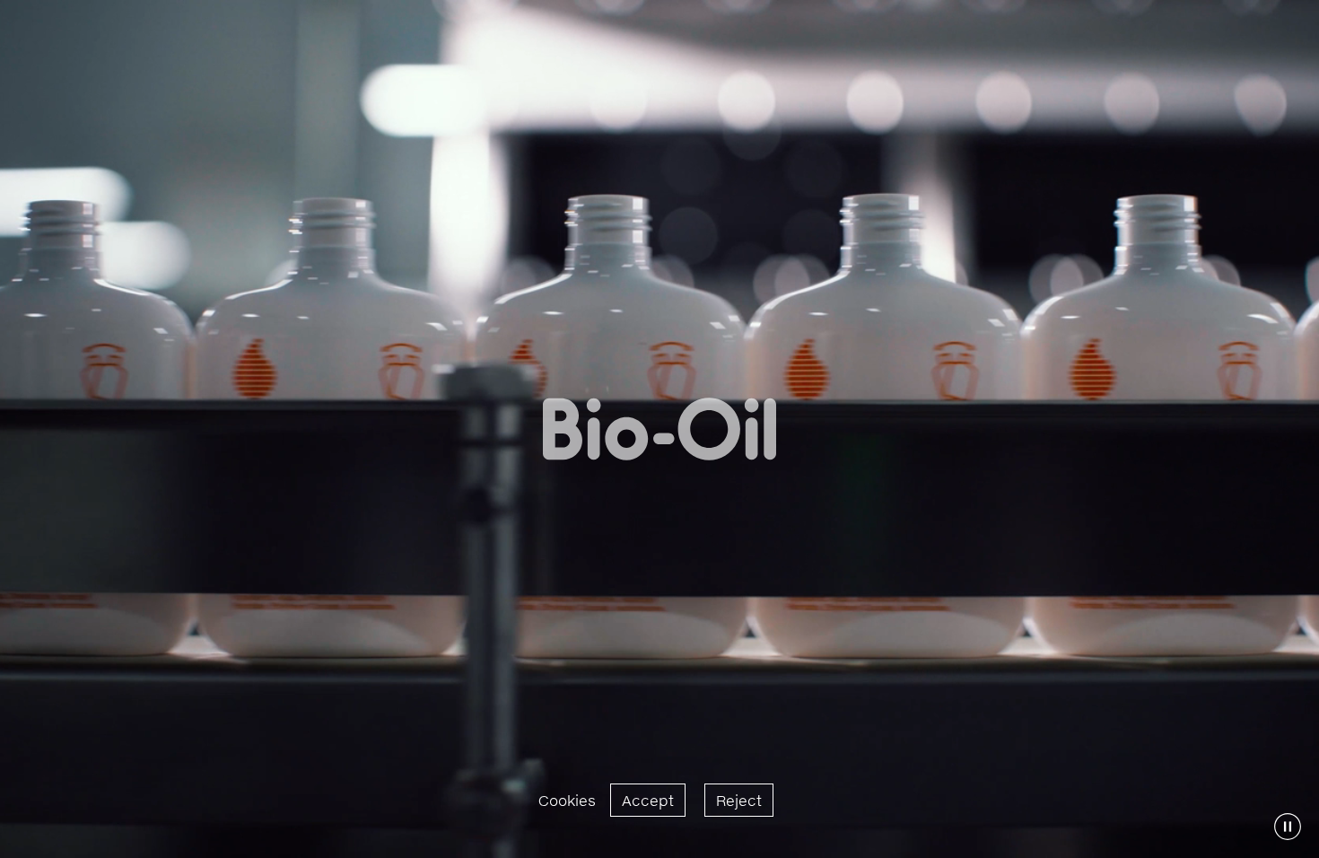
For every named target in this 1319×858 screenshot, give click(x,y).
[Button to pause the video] (1287, 826)
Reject (739, 800)
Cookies (567, 800)
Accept (648, 800)
